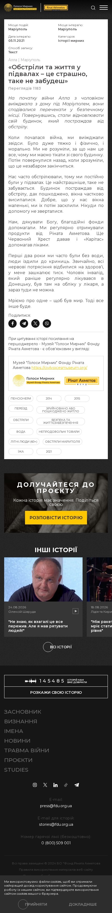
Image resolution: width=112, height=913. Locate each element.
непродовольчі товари (59, 432)
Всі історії (61, 647)
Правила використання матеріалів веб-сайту (56, 869)
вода (20, 432)
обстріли (21, 420)
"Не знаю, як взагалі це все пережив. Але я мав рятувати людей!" (38, 626)
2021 (49, 451)
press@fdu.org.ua (56, 806)
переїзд (21, 408)
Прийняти (36, 904)
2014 (49, 398)
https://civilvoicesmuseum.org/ (59, 367)
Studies (16, 769)
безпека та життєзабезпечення (60, 421)
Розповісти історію (56, 517)
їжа (21, 451)
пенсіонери (21, 398)
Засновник (22, 711)
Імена (13, 731)
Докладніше (83, 904)
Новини (17, 740)
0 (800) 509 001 (56, 843)
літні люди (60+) (24, 441)
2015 (77, 398)
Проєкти (18, 760)
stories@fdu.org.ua (56, 824)
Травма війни (26, 750)
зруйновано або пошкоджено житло (60, 410)
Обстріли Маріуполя (62, 441)
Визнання (20, 721)
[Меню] (103, 7)
